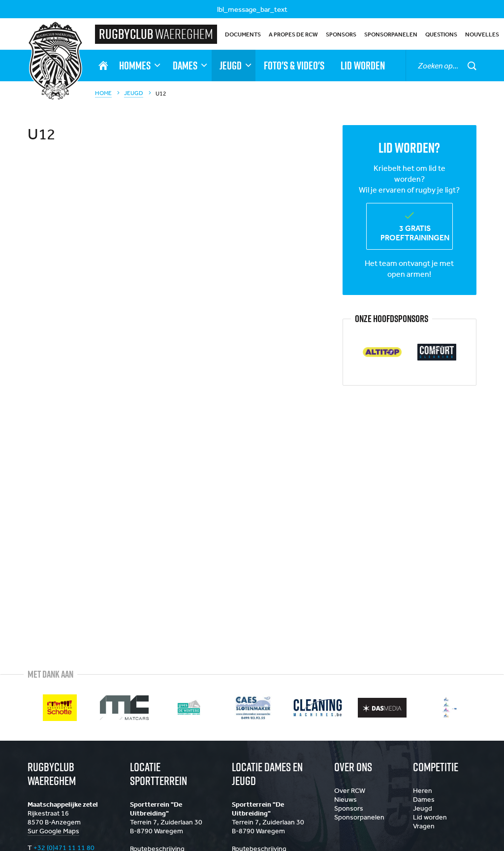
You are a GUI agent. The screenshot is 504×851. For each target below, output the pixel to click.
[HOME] (103, 65)
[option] (382, 352)
